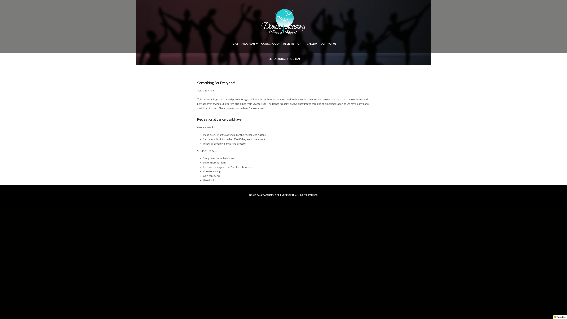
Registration (292, 43)
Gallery (312, 43)
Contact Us (329, 43)
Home (234, 43)
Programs (248, 43)
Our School (269, 43)
